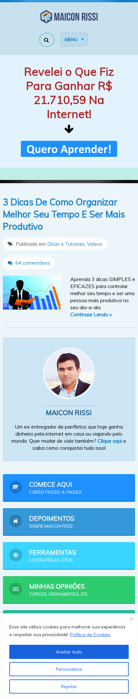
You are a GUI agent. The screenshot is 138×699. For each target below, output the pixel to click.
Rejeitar (69, 686)
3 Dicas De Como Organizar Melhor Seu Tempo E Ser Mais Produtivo (64, 214)
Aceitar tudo (69, 652)
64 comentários (32, 263)
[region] (69, 656)
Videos (94, 244)
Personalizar (69, 669)
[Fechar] (131, 619)
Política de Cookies (90, 634)
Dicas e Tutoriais (66, 244)
